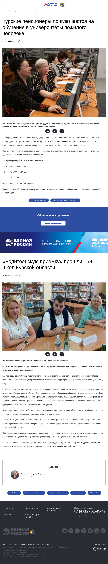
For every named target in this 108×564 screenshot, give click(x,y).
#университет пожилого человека (65, 200)
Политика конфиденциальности (14, 552)
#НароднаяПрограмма (58, 493)
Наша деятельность (17, 11)
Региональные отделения (54, 509)
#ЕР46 (14, 493)
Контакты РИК (11, 514)
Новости (30, 11)
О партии (8, 508)
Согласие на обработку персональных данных (20, 556)
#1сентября (94, 493)
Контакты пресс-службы (33, 515)
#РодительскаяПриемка (34, 493)
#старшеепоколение (38, 200)
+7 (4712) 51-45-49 (90, 511)
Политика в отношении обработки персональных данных (24, 554)
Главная (5, 11)
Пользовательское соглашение (14, 550)
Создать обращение (53, 223)
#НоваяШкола (78, 493)
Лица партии (31, 508)
